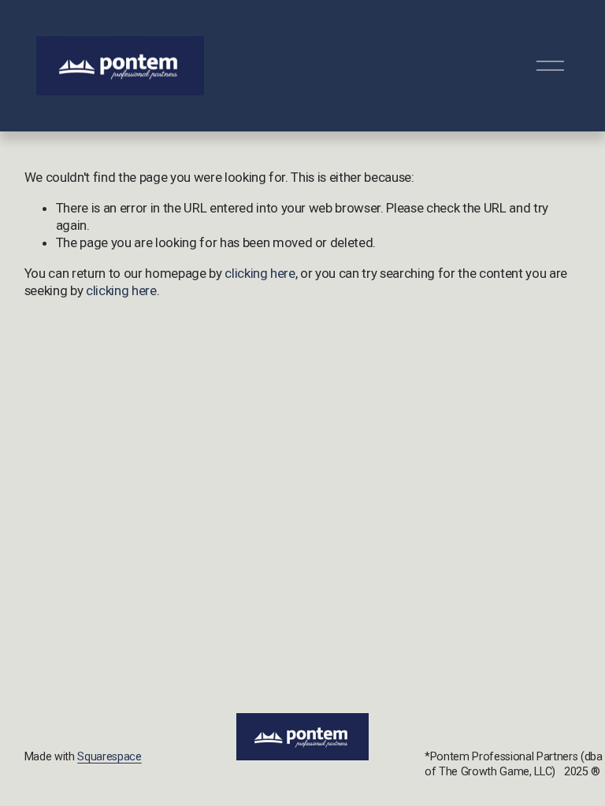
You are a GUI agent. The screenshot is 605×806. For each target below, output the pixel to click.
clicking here (260, 273)
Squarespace (109, 756)
